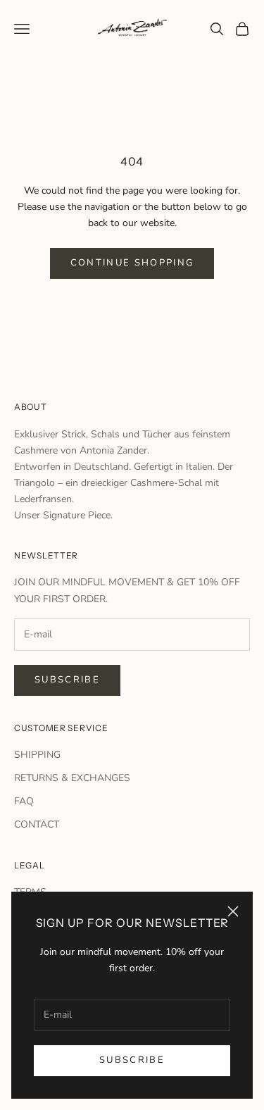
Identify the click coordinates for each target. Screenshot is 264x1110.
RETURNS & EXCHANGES (72, 778)
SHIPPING (37, 754)
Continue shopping (132, 262)
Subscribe (132, 1060)
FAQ (24, 801)
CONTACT (36, 824)
